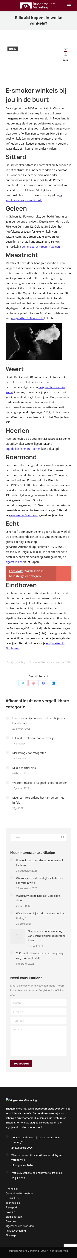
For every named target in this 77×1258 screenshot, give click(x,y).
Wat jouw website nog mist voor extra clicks (38, 898)
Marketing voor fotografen (29, 753)
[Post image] (7, 718)
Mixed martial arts (24, 768)
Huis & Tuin (12, 1198)
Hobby (12, 49)
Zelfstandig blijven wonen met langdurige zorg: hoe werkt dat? (40, 956)
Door (38, 662)
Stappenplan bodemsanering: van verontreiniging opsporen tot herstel (47, 936)
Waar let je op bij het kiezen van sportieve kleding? (40, 916)
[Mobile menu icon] (69, 5)
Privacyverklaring (16, 1230)
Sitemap (11, 1235)
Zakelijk (10, 1212)
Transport (11, 1207)
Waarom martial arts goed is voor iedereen (39, 782)
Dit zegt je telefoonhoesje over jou (34, 738)
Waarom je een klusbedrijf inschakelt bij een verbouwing (39, 880)
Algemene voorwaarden (20, 1226)
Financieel (12, 1188)
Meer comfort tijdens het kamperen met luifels (38, 800)
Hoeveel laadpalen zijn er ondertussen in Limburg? (40, 863)
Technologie (13, 1202)
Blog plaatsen (14, 1216)
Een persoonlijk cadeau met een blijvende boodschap (39, 720)
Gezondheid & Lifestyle (19, 1193)
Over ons (11, 1221)
